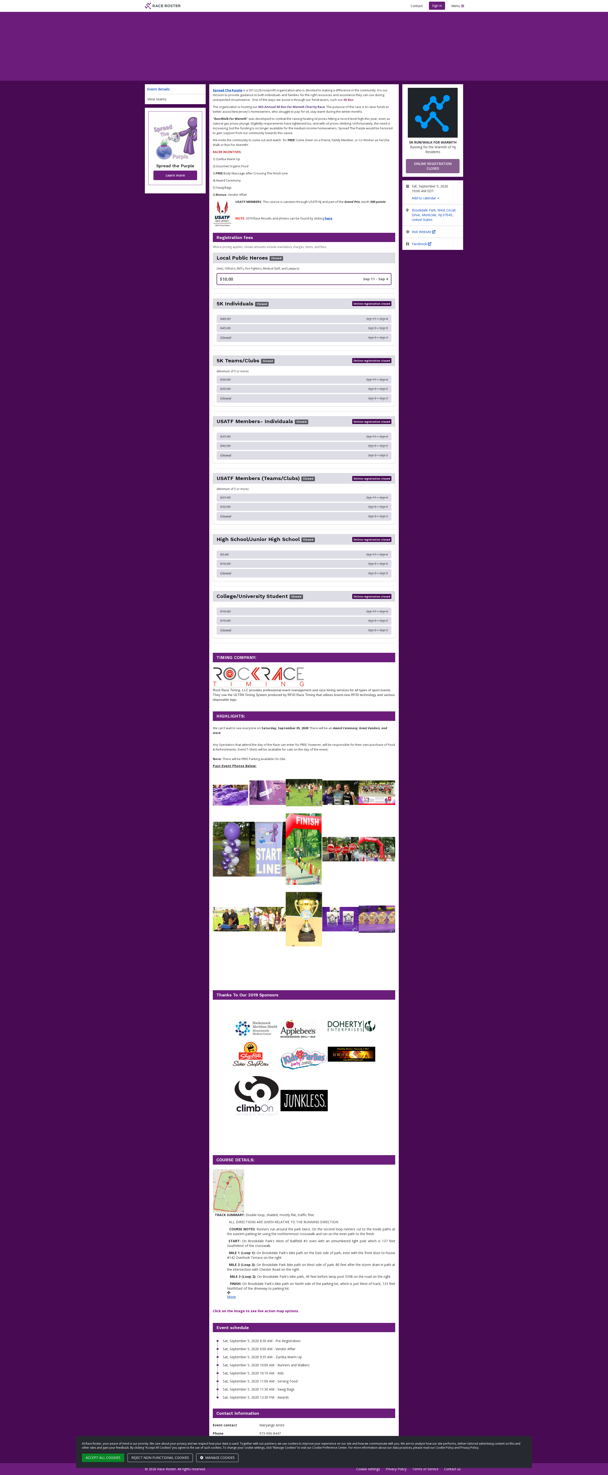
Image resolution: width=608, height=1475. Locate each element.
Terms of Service (425, 1469)
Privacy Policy (396, 1469)
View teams (156, 99)
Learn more (175, 175)
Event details (158, 89)
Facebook (420, 244)
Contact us (452, 1469)
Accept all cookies (103, 1457)
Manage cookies (219, 1457)
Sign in (437, 5)
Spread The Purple (227, 90)
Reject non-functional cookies (160, 1457)
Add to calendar (424, 198)
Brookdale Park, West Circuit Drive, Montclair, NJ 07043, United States (434, 215)
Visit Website (422, 231)
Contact (417, 6)
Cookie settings (368, 1469)
